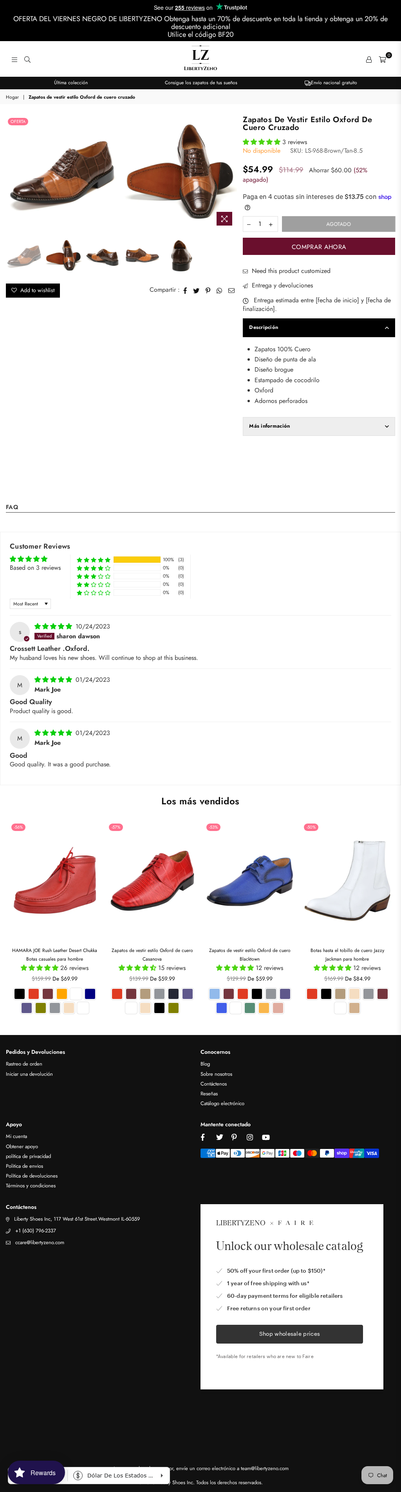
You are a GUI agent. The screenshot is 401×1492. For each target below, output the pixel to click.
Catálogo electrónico (222, 1103)
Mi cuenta (16, 1136)
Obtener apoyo (22, 1146)
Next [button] (230, 173)
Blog (205, 1064)
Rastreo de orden (24, 1064)
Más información (269, 426)
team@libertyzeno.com (265, 1468)
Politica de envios (24, 1166)
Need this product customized (290, 271)
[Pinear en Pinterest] (208, 289)
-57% (116, 827)
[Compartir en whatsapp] (219, 289)
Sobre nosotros (216, 1074)
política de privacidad (28, 1156)
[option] (71, 83)
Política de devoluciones (32, 1176)
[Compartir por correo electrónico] (231, 289)
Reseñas (209, 1093)
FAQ (12, 507)
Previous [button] (13, 173)
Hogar (12, 97)
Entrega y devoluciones (281, 285)
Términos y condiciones (31, 1185)
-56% (18, 827)
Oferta (18, 121)
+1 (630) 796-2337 (35, 1230)
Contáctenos (213, 1083)
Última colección (71, 82)
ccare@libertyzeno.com (39, 1242)
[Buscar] (27, 59)
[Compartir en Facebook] (185, 289)
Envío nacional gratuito (334, 82)
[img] (54, 626)
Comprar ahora (319, 246)
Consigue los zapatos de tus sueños (201, 82)
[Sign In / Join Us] (369, 59)
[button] (262, 141)
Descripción (263, 327)
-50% (311, 827)
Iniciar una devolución (29, 1074)
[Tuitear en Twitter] (196, 289)
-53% (213, 827)
